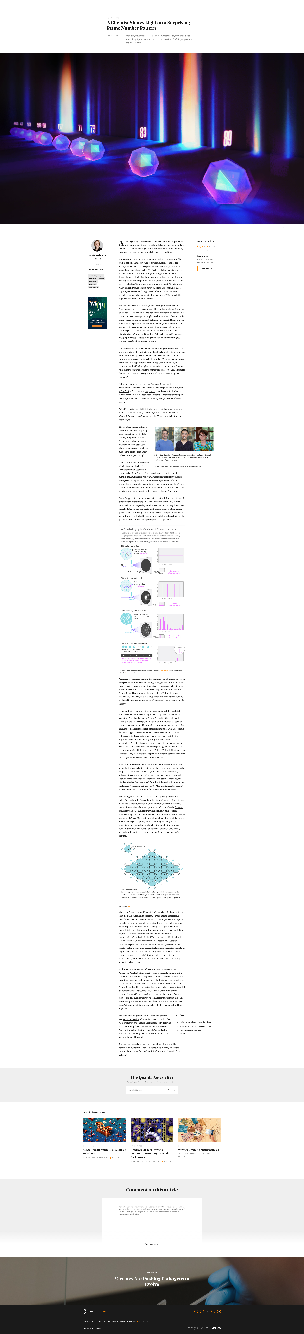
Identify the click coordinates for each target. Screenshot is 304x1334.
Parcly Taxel (130, 906)
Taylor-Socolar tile (127, 933)
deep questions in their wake (147, 359)
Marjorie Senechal (145, 818)
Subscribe (171, 1090)
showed (175, 976)
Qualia (181, 1146)
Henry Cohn (153, 412)
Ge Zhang (154, 320)
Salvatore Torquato (170, 241)
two (146, 391)
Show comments (152, 1244)
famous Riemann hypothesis (135, 786)
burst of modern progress (151, 775)
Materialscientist (129, 673)
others (152, 391)
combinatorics (90, 1146)
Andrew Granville (127, 1030)
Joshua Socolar (125, 941)
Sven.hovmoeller (163, 670)
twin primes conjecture (166, 771)
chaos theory (137, 1146)
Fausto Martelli (147, 387)
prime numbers (113, 18)
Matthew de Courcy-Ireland (161, 245)
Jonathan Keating (131, 1019)
